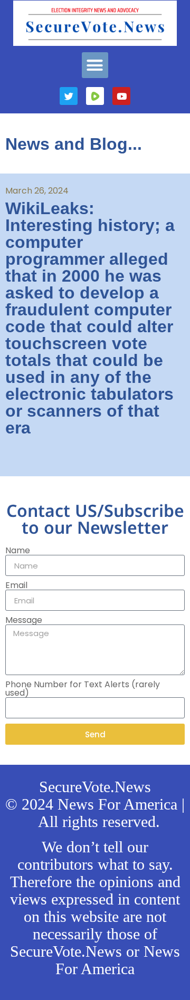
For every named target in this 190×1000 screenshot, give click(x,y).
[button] (95, 65)
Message (23, 620)
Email (16, 585)
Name (17, 550)
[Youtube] (121, 96)
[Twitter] (69, 96)
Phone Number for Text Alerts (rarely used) (82, 688)
